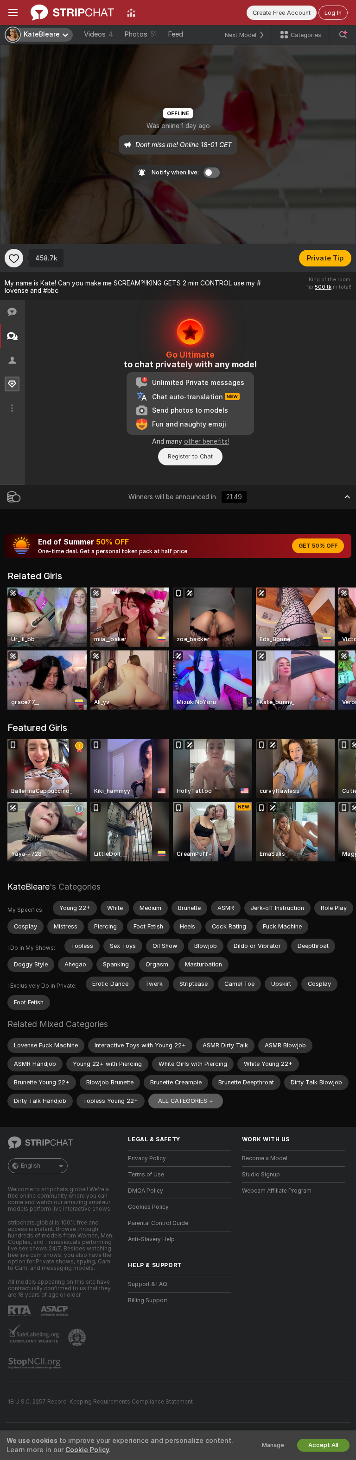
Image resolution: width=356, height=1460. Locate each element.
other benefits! (206, 441)
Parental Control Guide (158, 1223)
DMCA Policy (145, 1191)
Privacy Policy (147, 1158)
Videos (98, 34)
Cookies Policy (148, 1207)
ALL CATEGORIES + (185, 1100)
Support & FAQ (147, 1284)
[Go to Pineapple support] (78, 1337)
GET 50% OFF (318, 546)
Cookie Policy (87, 1450)
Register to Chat (190, 456)
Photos (140, 34)
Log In (333, 12)
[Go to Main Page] (72, 12)
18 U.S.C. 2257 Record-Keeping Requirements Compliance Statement (100, 1401)
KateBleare (28, 886)
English (30, 1166)
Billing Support (147, 1300)
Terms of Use (146, 1174)
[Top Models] (131, 12)
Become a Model (264, 1158)
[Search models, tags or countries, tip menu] (343, 34)
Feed (175, 34)
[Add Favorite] (14, 258)
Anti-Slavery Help (151, 1239)
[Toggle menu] (13, 12)
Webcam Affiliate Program (277, 1191)
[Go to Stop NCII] (35, 1363)
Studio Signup (261, 1174)
